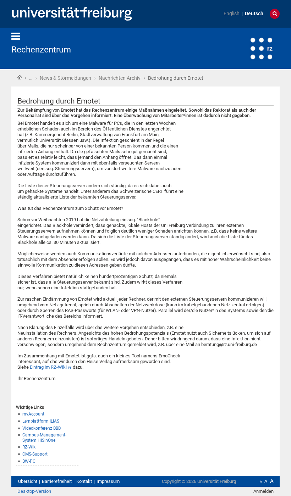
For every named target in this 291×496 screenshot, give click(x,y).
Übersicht (27, 481)
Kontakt (84, 481)
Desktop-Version (34, 491)
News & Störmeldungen (65, 78)
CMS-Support (35, 454)
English (232, 14)
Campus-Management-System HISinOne (44, 438)
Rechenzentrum (41, 50)
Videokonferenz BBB (41, 428)
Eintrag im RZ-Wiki (48, 367)
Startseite (19, 77)
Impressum (108, 481)
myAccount (33, 414)
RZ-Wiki (29, 447)
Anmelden (263, 491)
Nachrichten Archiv (120, 78)
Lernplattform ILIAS (40, 421)
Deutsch (254, 14)
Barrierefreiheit (57, 481)
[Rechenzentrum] (245, 47)
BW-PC (28, 461)
